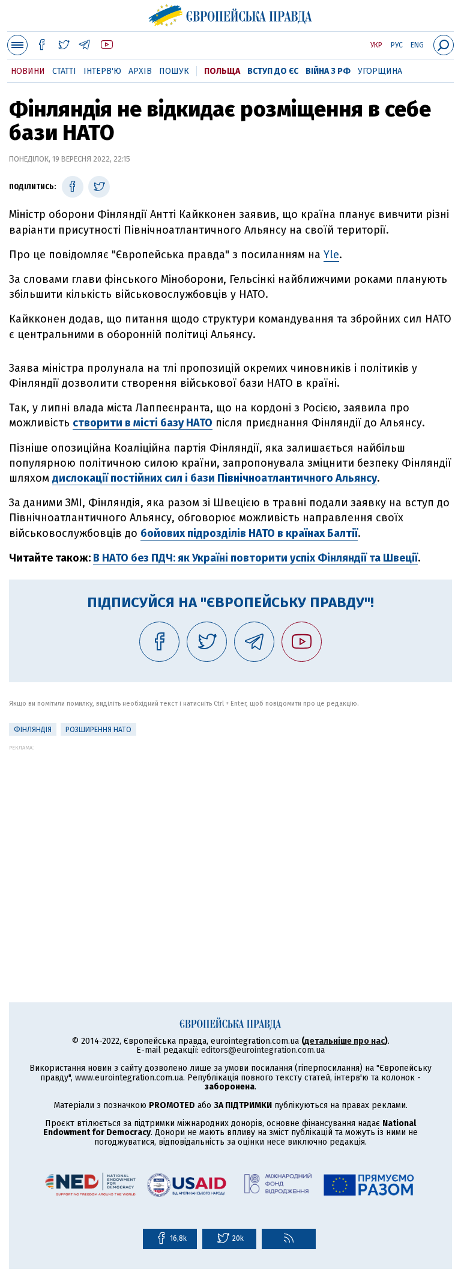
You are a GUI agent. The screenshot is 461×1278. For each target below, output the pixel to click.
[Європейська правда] (230, 13)
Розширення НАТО (98, 729)
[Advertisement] (230, 835)
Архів (140, 71)
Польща (222, 71)
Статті (64, 71)
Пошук (174, 71)
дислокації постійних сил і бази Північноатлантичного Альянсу (214, 478)
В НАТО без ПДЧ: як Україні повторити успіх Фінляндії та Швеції (255, 558)
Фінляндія (33, 729)
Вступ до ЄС (272, 71)
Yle (331, 254)
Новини (28, 71)
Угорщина (380, 71)
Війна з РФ (328, 71)
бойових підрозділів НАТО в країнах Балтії (249, 533)
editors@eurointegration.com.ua (263, 1050)
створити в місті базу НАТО (142, 422)
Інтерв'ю (102, 71)
